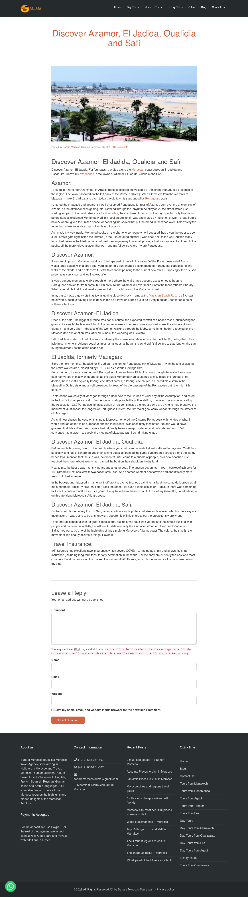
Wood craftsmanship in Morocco (147, 822)
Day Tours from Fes (192, 843)
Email (55, 677)
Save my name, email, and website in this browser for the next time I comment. (107, 710)
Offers (191, 7)
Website (56, 694)
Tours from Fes (189, 813)
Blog (203, 7)
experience (87, 174)
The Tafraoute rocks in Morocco (147, 853)
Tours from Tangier (192, 806)
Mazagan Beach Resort (164, 295)
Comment (58, 610)
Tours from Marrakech (194, 783)
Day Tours (133, 7)
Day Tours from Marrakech (197, 828)
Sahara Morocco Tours (75, 147)
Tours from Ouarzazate (194, 865)
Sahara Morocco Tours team (136, 889)
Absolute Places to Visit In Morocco (149, 771)
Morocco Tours (153, 7)
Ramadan (111, 213)
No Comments (120, 147)
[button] (10, 886)
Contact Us (218, 7)
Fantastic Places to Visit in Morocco (149, 779)
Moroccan (138, 169)
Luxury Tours (175, 7)
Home (117, 7)
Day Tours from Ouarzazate (197, 835)
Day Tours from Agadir (194, 850)
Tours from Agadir (191, 798)
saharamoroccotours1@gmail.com (96, 779)
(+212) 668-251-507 (91, 760)
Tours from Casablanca (195, 791)
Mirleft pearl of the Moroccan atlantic (150, 860)
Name (55, 660)
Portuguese (152, 198)
